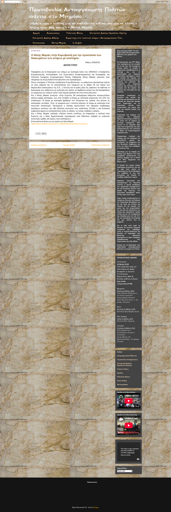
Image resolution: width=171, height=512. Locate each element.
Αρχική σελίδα (69, 145)
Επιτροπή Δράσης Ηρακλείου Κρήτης (108, 33)
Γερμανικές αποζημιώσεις (127, 359)
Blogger (96, 507)
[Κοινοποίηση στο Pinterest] (45, 133)
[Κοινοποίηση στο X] (41, 133)
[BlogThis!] (39, 133)
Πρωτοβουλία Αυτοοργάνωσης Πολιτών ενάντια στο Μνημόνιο (77, 12)
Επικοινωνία (39, 43)
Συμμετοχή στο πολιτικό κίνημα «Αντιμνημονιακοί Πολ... (94, 38)
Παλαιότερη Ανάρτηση (101, 145)
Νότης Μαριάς (59, 43)
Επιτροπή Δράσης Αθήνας (46, 38)
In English (77, 43)
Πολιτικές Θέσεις (74, 33)
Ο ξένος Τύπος (123, 369)
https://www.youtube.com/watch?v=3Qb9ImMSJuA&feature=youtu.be (59, 124)
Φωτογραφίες (122, 384)
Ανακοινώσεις (53, 33)
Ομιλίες (120, 373)
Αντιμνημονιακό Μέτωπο (127, 356)
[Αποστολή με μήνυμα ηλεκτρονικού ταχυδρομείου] (36, 133)
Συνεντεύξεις (122, 381)
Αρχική (36, 33)
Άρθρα (119, 352)
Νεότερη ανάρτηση (38, 145)
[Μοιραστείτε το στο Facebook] (43, 133)
